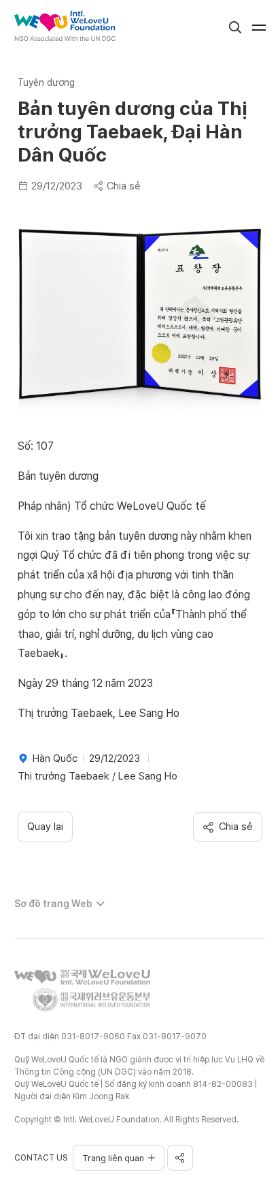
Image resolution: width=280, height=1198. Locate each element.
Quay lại (45, 826)
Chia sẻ (124, 186)
